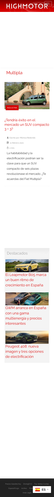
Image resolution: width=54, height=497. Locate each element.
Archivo (24, 488)
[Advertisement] (27, 40)
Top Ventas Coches (41, 484)
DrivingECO (27, 484)
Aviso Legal (27, 493)
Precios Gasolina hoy (13, 484)
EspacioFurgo (13, 488)
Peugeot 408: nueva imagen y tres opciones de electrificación (24, 351)
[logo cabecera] (27, 6)
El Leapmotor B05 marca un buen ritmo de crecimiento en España (25, 279)
